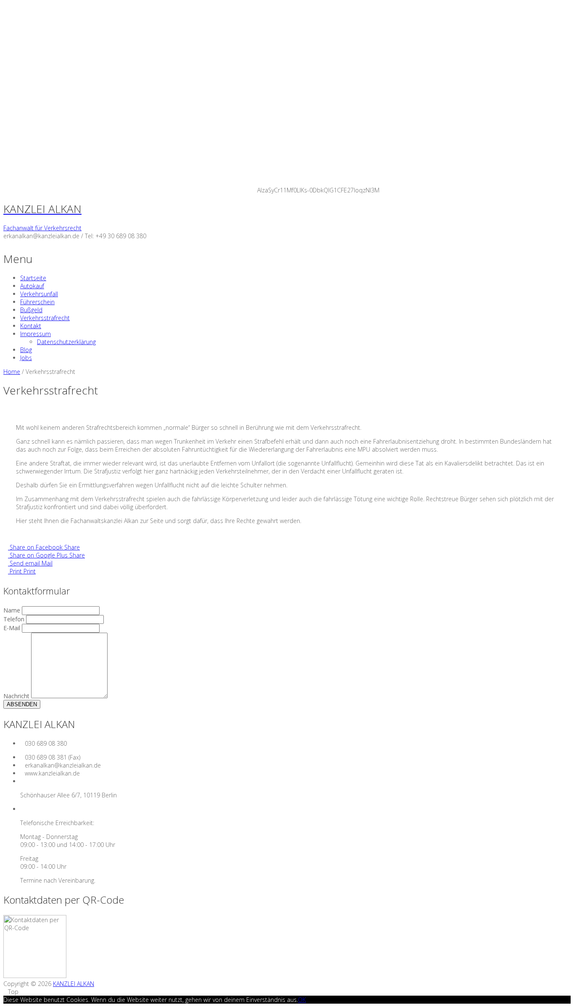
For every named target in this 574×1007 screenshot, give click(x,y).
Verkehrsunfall (39, 294)
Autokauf (32, 286)
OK (302, 1000)
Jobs (26, 358)
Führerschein (37, 302)
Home (11, 372)
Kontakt (30, 326)
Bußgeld (31, 310)
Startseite (33, 278)
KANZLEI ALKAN (73, 984)
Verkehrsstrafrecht (45, 318)
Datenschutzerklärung (66, 342)
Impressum (35, 334)
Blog (26, 350)
